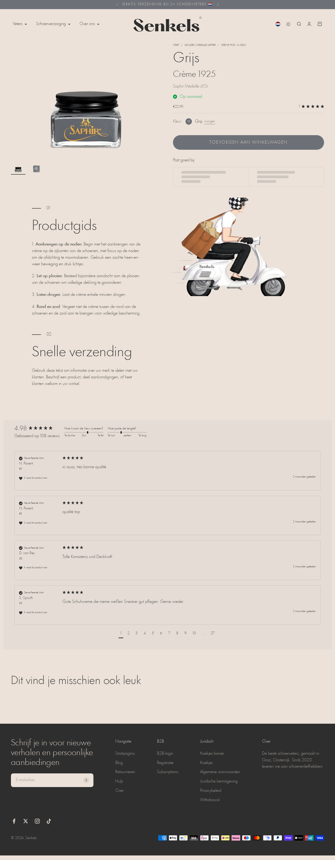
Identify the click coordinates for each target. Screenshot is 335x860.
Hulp (119, 781)
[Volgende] (218, 4)
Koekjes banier (212, 753)
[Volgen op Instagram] (37, 821)
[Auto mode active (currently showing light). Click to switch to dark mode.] (288, 24)
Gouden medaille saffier (200, 45)
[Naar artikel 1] (18, 168)
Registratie (165, 763)
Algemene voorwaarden (220, 772)
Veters (17, 24)
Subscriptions (167, 772)
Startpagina (125, 753)
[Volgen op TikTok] (49, 821)
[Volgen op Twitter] (26, 821)
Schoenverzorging (51, 24)
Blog (119, 763)
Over (119, 790)
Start (176, 45)
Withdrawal (209, 800)
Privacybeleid (210, 790)
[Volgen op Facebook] (14, 821)
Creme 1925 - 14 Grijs (233, 45)
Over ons (87, 24)
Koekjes (206, 763)
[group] (38, 429)
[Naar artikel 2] (36, 168)
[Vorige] (117, 4)
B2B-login (165, 753)
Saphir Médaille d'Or (190, 86)
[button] (121, 634)
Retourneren (125, 772)
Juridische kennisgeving (219, 781)
